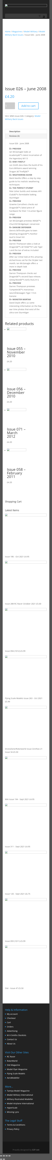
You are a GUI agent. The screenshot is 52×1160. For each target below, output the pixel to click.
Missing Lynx (13, 1112)
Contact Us (12, 1039)
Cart (9, 1022)
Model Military (30, 31)
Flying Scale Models (16, 1073)
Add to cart (28, 106)
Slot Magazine (13, 1065)
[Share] (4, 1155)
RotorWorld (12, 1061)
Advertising (12, 1031)
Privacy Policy (13, 1129)
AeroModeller (13, 1077)
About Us (11, 1043)
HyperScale (12, 1107)
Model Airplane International (20, 1103)
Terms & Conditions (16, 1124)
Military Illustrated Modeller (20, 1099)
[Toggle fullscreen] (7, 1155)
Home (7, 31)
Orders (10, 1026)
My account (12, 1014)
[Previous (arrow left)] (1, 1159)
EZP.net (35, 1149)
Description (14, 131)
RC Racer (11, 1056)
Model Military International (20, 1095)
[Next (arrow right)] (4, 1159)
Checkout (11, 1018)
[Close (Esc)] (1, 1155)
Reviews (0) (14, 136)
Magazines (17, 31)
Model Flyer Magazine (17, 1069)
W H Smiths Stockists (16, 1035)
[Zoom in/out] (9, 1155)
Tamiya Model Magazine (18, 1090)
